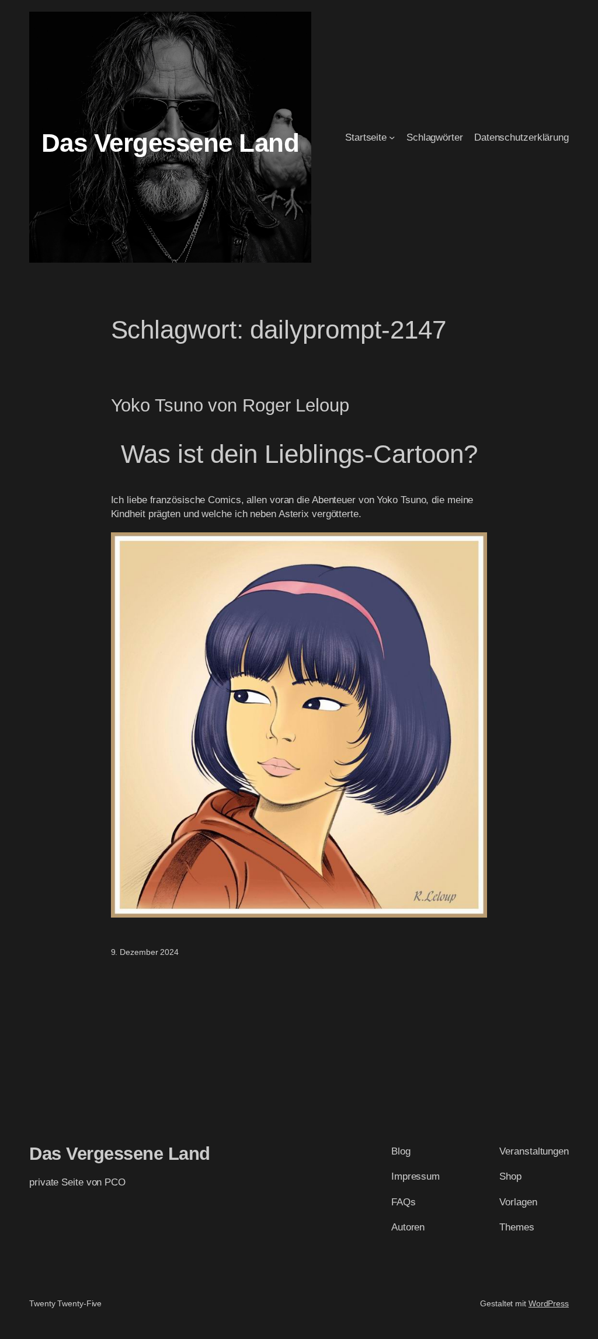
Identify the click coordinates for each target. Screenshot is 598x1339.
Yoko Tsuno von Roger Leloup (230, 406)
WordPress (549, 1303)
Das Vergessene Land (170, 142)
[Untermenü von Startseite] (392, 137)
